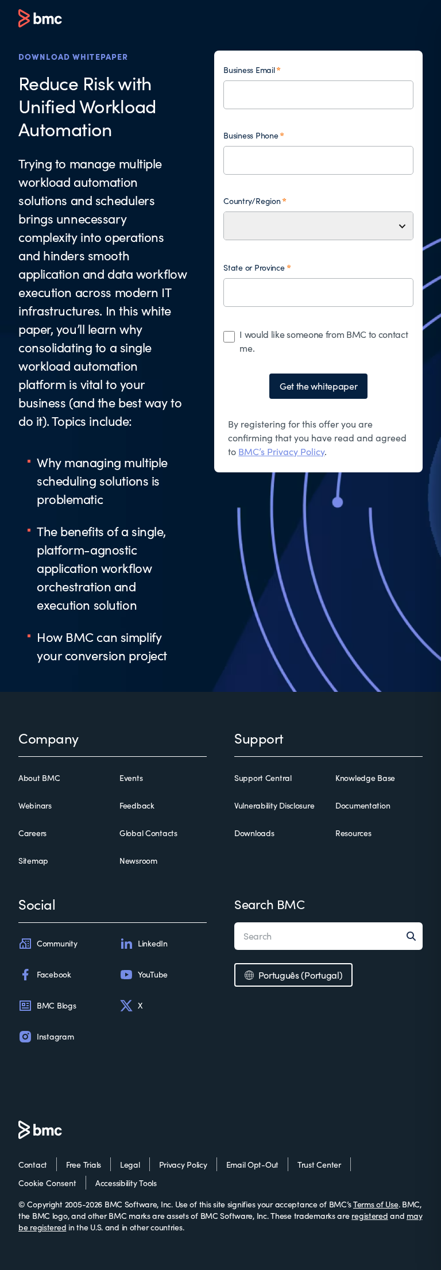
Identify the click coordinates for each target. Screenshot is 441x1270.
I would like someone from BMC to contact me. (323, 341)
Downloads (254, 833)
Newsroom (138, 860)
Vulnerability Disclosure (274, 805)
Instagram (55, 1036)
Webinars (35, 805)
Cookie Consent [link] (47, 1182)
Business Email (248, 69)
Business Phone (250, 135)
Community (57, 943)
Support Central (263, 777)
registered (369, 1215)
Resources (353, 833)
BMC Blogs (56, 1005)
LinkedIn (153, 943)
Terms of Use (376, 1204)
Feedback (136, 805)
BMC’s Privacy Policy (281, 451)
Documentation (362, 805)
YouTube (153, 974)
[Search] (415, 936)
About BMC (39, 777)
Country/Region (251, 200)
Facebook (54, 974)
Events (130, 777)
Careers (32, 833)
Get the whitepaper (318, 386)
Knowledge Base (365, 777)
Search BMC (269, 904)
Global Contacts (148, 833)
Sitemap (33, 860)
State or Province (253, 267)
